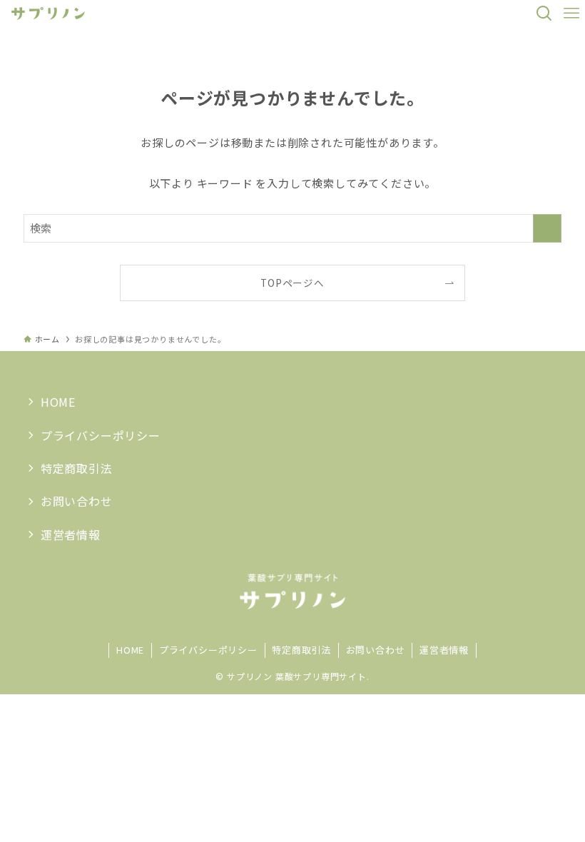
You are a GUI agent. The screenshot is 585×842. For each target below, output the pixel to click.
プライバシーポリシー (101, 435)
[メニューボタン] (571, 13)
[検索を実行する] (547, 228)
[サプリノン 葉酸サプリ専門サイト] (48, 13)
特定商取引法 (77, 468)
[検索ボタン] (544, 13)
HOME (58, 401)
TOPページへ (292, 282)
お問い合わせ (77, 500)
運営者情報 (71, 534)
